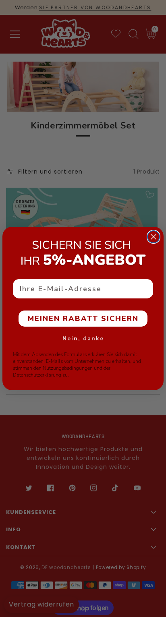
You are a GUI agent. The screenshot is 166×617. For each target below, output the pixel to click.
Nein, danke (83, 338)
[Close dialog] (153, 237)
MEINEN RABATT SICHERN (83, 318)
